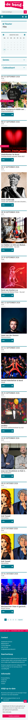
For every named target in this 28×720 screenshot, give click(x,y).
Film (5, 27)
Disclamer (3, 681)
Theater (8, 24)
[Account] (22, 16)
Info (3, 114)
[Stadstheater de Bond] (14, 5)
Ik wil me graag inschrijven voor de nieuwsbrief (11, 699)
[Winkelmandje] (26, 16)
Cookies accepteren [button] (14, 716)
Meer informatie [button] (7, 712)
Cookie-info (4, 679)
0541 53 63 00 (4, 647)
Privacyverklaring (5, 678)
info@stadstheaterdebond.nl (8, 649)
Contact (3, 683)
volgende (20, 619)
